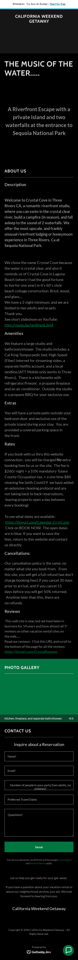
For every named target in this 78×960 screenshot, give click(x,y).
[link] (39, 21)
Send (39, 847)
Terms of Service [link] (38, 863)
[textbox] (39, 756)
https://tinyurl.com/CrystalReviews (31, 652)
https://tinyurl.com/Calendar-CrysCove (37, 522)
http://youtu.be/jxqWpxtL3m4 (29, 325)
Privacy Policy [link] (65, 859)
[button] (68, 950)
